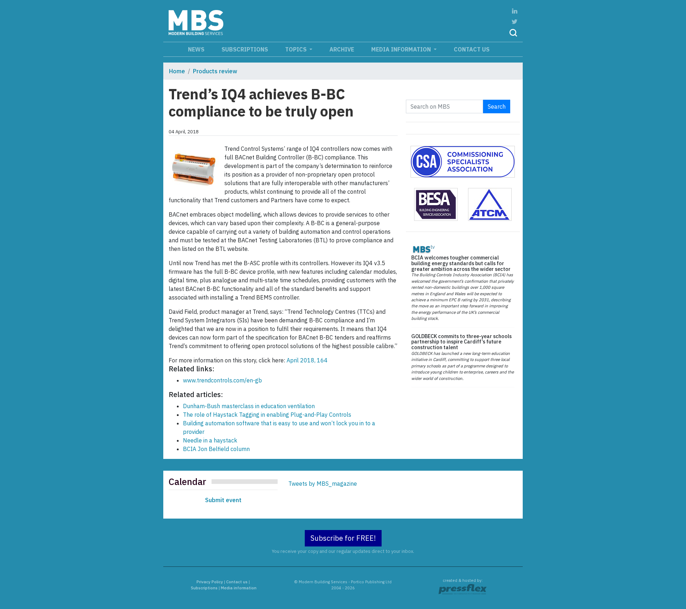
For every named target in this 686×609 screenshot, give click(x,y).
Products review (215, 71)
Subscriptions (245, 49)
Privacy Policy (210, 581)
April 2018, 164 (307, 360)
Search (497, 106)
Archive (341, 49)
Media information (401, 49)
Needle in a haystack (210, 440)
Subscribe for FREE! (343, 538)
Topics (296, 49)
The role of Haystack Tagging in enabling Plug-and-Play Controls (267, 414)
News (196, 49)
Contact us (471, 49)
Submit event (223, 500)
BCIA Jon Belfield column (216, 448)
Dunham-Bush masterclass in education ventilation (249, 406)
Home (177, 71)
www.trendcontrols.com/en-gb (222, 380)
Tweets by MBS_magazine (322, 483)
